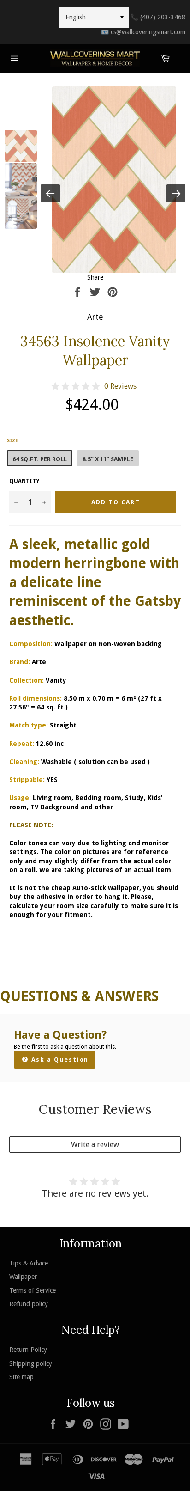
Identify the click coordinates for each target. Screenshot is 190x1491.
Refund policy (28, 1304)
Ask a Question (59, 1059)
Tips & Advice (28, 1263)
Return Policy (28, 1349)
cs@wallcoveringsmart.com (143, 32)
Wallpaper (23, 1276)
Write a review (95, 1144)
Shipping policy (30, 1363)
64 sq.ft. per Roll (39, 459)
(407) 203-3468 (158, 17)
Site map (21, 1377)
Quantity (24, 481)
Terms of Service (32, 1290)
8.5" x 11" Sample (108, 459)
